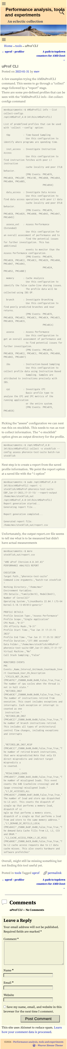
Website (9, 995)
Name (9, 970)
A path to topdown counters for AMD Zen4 (50, 55)
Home (8, 46)
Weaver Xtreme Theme (50, 1045)
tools (18, 46)
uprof (35, 873)
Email (9, 983)
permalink (55, 873)
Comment (11, 939)
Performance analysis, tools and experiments (38, 1041)
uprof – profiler (13, 51)
